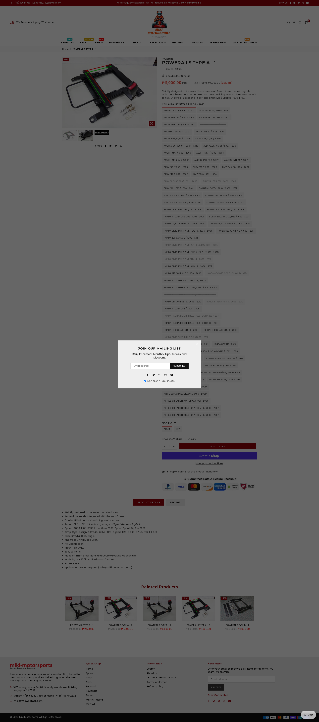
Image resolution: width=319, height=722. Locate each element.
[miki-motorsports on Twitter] (153, 374)
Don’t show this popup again (161, 381)
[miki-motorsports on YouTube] (171, 374)
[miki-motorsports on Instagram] (165, 374)
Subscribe (179, 365)
